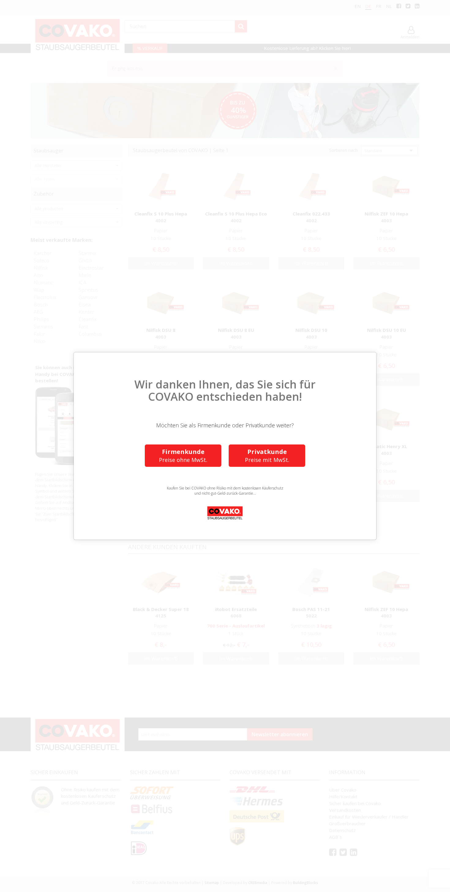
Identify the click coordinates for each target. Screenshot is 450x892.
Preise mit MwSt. (267, 455)
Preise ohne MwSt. (183, 455)
